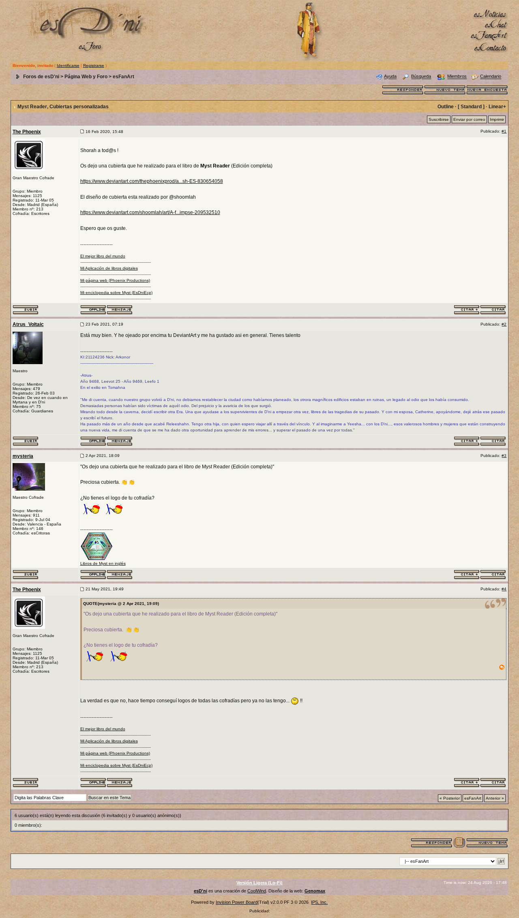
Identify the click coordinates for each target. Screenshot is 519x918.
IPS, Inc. (319, 902)
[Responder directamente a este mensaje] (493, 309)
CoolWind (256, 890)
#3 (504, 455)
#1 (504, 131)
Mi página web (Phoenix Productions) (115, 280)
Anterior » (495, 798)
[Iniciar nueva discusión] (445, 89)
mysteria (23, 456)
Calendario (490, 76)
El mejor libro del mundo (102, 256)
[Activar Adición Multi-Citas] (467, 309)
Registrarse (93, 65)
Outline (446, 106)
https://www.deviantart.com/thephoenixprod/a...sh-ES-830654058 (151, 181)
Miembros (457, 76)
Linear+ (497, 106)
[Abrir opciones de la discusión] (459, 842)
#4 (504, 589)
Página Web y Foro (85, 76)
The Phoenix (27, 132)
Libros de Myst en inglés (103, 563)
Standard (471, 106)
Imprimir (497, 119)
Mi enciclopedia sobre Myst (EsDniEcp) (116, 292)
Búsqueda (421, 76)
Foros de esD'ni (41, 76)
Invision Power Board (236, 902)
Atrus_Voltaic (28, 324)
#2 (504, 324)
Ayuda (390, 76)
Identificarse (68, 65)
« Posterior (450, 798)
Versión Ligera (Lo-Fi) (259, 882)
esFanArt (123, 76)
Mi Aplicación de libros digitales (109, 268)
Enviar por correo (469, 119)
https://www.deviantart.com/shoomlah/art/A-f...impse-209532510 (150, 212)
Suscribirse (439, 119)
